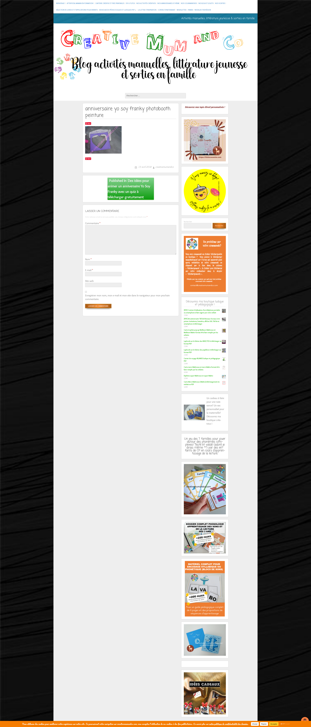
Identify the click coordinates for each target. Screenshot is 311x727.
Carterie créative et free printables (109, 3)
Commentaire (92, 223)
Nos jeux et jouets (206, 3)
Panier (190, 10)
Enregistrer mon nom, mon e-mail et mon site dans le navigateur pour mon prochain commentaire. (127, 297)
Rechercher (188, 222)
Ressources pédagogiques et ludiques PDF (117, 10)
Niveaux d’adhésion (203, 10)
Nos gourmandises (189, 3)
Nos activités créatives (146, 3)
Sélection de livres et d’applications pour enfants (77, 10)
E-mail (89, 270)
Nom (88, 259)
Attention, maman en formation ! (80, 3)
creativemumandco (164, 166)
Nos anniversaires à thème (168, 3)
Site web (89, 281)
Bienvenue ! (60, 3)
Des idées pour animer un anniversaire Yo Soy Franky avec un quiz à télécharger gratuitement (129, 188)
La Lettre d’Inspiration (147, 10)
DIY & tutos (130, 3)
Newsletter (181, 10)
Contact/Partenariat (166, 10)
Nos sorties (220, 3)
